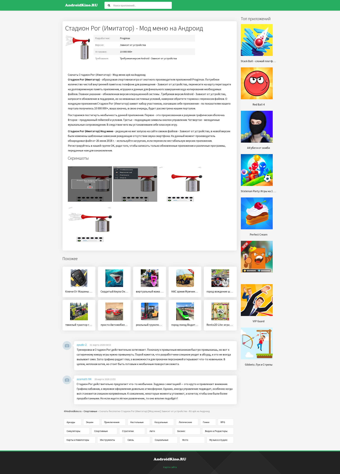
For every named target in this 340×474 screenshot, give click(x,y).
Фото (185, 439)
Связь (131, 439)
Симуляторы (73, 431)
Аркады (71, 422)
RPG (223, 422)
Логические (185, 422)
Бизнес (181, 431)
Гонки (206, 422)
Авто (152, 431)
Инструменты (107, 439)
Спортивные (101, 431)
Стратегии (128, 431)
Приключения (111, 422)
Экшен (89, 422)
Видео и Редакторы (216, 431)
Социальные (161, 439)
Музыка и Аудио (218, 439)
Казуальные (161, 422)
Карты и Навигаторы (78, 439)
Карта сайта (170, 467)
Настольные (137, 422)
